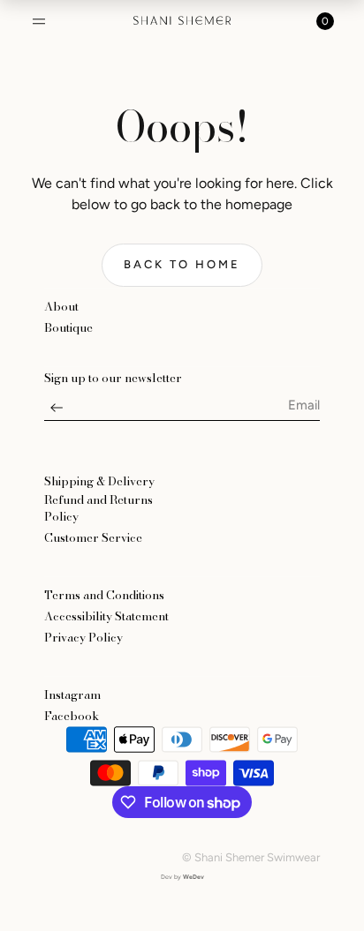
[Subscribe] (56, 412)
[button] (39, 21)
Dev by (182, 877)
